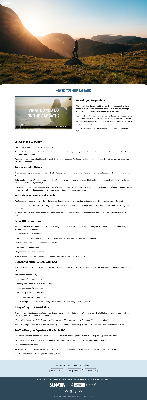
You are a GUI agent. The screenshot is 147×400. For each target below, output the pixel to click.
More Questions (73, 371)
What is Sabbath (47, 379)
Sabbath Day (37, 379)
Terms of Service (87, 396)
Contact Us (89, 371)
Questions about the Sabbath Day (77, 379)
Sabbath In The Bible (93, 379)
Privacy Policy (78, 396)
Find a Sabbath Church (107, 379)
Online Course (56, 371)
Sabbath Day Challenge (59, 379)
